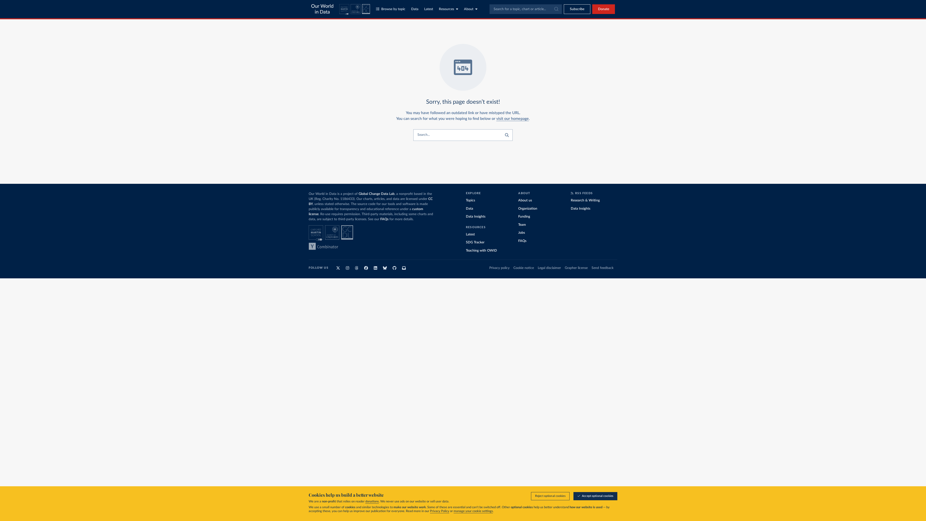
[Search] (507, 135)
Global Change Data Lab (377, 194)
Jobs (521, 232)
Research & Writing (585, 200)
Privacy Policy (439, 511)
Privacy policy (499, 268)
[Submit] (556, 9)
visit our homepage (512, 119)
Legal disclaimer (549, 268)
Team (522, 224)
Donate (603, 9)
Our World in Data (322, 9)
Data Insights (475, 216)
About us (525, 200)
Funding (524, 216)
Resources (446, 9)
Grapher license (576, 268)
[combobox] (526, 9)
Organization (527, 208)
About (468, 9)
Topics (470, 200)
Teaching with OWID (481, 250)
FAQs (384, 219)
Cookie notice (523, 268)
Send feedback (602, 268)
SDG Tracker (475, 242)
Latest (428, 9)
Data (414, 9)
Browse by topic (393, 9)
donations (372, 501)
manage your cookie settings (473, 511)
